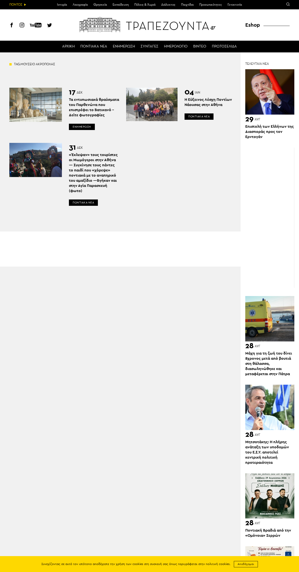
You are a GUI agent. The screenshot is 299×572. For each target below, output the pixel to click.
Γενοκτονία (235, 4)
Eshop (252, 25)
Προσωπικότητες (210, 4)
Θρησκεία (100, 4)
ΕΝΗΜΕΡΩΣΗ (124, 46)
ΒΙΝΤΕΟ (199, 46)
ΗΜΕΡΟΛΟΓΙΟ (176, 46)
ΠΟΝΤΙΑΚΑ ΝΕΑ (93, 46)
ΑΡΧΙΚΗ (68, 46)
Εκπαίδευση (121, 4)
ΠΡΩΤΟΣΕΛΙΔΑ (224, 46)
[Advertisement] (272, 218)
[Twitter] (49, 25)
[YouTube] (36, 25)
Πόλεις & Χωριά (145, 4)
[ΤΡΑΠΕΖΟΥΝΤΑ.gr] (149, 24)
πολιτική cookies (218, 564)
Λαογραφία (80, 4)
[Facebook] (11, 25)
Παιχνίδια (187, 4)
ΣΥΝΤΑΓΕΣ (149, 46)
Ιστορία (62, 4)
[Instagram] (22, 25)
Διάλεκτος (168, 4)
